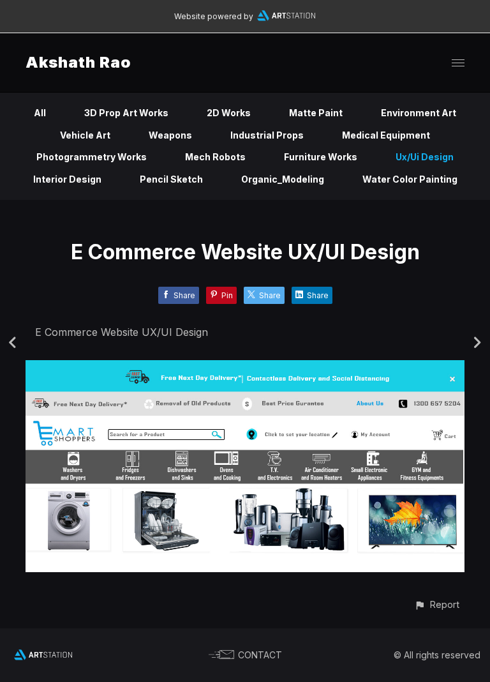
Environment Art (418, 112)
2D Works (229, 112)
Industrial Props (267, 135)
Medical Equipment (386, 135)
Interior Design (67, 179)
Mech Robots (215, 156)
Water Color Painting (409, 179)
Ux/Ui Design (425, 156)
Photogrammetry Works (91, 156)
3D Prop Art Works (126, 112)
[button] (436, 604)
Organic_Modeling (282, 179)
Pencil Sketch (171, 179)
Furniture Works (320, 156)
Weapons (170, 135)
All (40, 112)
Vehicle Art (85, 135)
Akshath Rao (78, 62)
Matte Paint (316, 112)
